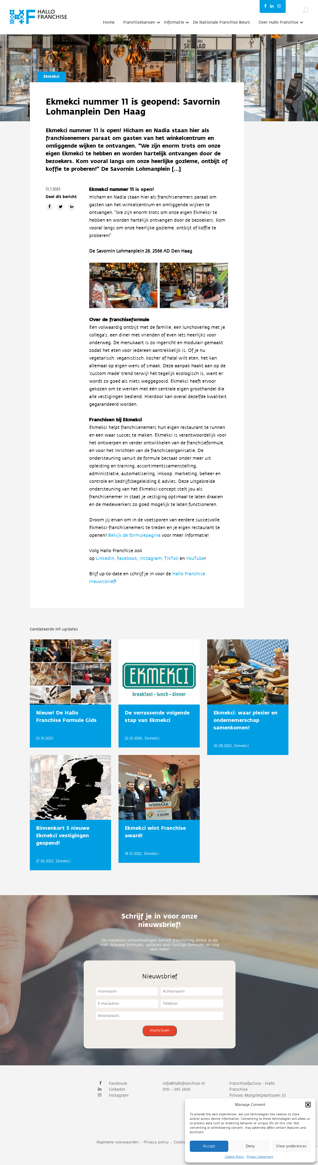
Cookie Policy (234, 1157)
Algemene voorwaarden (117, 1142)
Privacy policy (156, 1142)
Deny (250, 1146)
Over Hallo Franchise (278, 22)
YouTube (195, 558)
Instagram (151, 558)
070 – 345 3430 (176, 1089)
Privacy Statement (259, 1157)
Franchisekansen (139, 22)
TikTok (172, 558)
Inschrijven (159, 1030)
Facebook (127, 558)
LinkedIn (105, 558)
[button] (308, 1104)
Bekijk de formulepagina (135, 535)
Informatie (174, 22)
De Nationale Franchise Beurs (221, 22)
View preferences (291, 1146)
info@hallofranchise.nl (184, 1083)
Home (109, 22)
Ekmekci (51, 76)
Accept (209, 1146)
